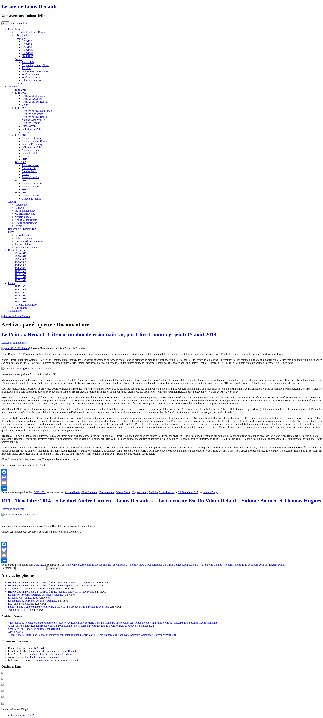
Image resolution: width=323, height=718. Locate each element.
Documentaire (106, 492)
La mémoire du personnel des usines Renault (32, 600)
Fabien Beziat (123, 492)
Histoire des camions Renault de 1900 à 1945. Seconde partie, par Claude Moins (51, 585)
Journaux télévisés (24, 244)
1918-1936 (20, 162)
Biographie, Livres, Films (35, 65)
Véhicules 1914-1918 (19, 609)
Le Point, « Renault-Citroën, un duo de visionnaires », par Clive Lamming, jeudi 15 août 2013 (108, 334)
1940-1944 (20, 107)
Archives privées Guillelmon (37, 110)
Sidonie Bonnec (213, 564)
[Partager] (161, 488)
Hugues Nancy (140, 492)
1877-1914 (20, 280)
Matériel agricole (30, 74)
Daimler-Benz (29, 171)
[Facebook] (161, 472)
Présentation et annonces (28, 247)
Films (11, 231)
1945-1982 (20, 92)
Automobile (28, 62)
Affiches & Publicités (26, 304)
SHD (24, 159)
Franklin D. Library (32, 144)
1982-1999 (20, 262)
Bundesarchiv (29, 125)
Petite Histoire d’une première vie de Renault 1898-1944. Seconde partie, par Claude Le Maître (58, 606)
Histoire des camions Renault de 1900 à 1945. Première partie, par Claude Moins (51, 591)
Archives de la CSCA (33, 95)
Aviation (26, 68)
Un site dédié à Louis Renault (30, 32)
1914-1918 (20, 180)
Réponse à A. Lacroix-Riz (22, 228)
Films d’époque (23, 235)
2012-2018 (20, 253)
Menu (5, 23)
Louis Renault (166, 492)
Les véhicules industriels (21, 603)
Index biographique (25, 210)
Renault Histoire (30, 153)
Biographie (21, 38)
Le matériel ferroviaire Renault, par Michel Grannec (35, 594)
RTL (201, 564)
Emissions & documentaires (29, 241)
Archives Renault (31, 122)
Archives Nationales (32, 113)
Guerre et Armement (26, 222)
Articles (12, 201)
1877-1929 (27, 41)
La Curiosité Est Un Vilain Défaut (163, 564)
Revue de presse (16, 250)
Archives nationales (32, 98)
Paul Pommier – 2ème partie (45, 657)
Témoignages (15, 310)
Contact (19, 83)
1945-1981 (20, 265)
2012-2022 (40, 492)
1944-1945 (27, 56)
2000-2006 (20, 259)
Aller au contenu (19, 23)
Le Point (153, 492)
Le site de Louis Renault (29, 7)
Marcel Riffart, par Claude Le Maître (52, 654)
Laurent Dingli (210, 492)
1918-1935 (20, 274)
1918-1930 (20, 295)
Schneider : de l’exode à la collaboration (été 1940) (35, 588)
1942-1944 (27, 53)
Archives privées (30, 165)
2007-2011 (20, 256)
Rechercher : (8, 567)
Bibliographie (22, 35)
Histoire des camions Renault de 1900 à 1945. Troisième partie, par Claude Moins (51, 582)
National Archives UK (33, 119)
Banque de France (31, 198)
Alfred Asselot (15, 631)
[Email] (161, 483)
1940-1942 (27, 50)
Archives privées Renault (35, 101)
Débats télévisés (23, 238)
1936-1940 (27, 47)
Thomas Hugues (232, 564)
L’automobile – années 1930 (23, 597)
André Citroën (72, 492)
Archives (13, 86)
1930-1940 (20, 292)
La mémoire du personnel (35, 71)
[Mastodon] (161, 477)
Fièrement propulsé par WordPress (19, 715)
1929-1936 (27, 44)
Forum (18, 59)
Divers (25, 104)
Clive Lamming (89, 492)
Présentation (14, 29)
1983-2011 (20, 89)
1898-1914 (20, 192)
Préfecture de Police (32, 129)
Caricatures (21, 307)
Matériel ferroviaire (32, 77)
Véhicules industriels (33, 80)
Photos (11, 283)
